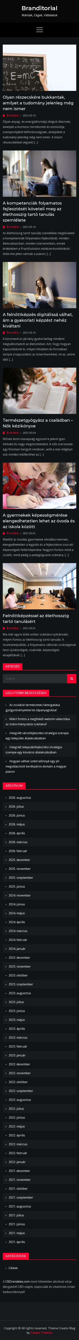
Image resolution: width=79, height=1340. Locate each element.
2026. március (18, 842)
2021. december (19, 1171)
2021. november (20, 1180)
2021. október (18, 1189)
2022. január (17, 1162)
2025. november (20, 869)
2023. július (16, 1002)
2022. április (17, 1135)
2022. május (17, 1126)
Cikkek (13, 1268)
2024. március (18, 931)
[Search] (71, 678)
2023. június (17, 1011)
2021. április (17, 1242)
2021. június (17, 1224)
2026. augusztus (20, 798)
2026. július (16, 806)
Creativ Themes (41, 1333)
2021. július (16, 1215)
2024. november (20, 895)
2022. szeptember (21, 1091)
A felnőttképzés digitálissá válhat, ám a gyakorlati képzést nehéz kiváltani (38, 320)
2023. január (17, 1055)
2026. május (17, 824)
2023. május (17, 1020)
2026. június (17, 815)
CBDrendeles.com (17, 1281)
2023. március (18, 1037)
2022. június (17, 1117)
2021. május (17, 1233)
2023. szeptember (21, 984)
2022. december (19, 1064)
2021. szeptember (21, 1197)
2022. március (18, 1144)
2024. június (17, 904)
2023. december (19, 958)
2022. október (18, 1082)
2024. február (18, 940)
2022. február (18, 1153)
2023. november (20, 966)
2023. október (18, 975)
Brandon (13, 115)
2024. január (17, 949)
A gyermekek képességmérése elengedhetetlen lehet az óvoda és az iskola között (39, 521)
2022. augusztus (20, 1100)
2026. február (18, 851)
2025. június (17, 886)
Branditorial (39, 8)
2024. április (17, 922)
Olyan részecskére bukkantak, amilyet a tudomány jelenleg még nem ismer (38, 103)
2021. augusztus (20, 1206)
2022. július (16, 1109)
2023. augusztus (20, 993)
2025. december (19, 860)
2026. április (17, 833)
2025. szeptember (21, 878)
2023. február (18, 1046)
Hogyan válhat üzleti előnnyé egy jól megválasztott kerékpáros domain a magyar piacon (36, 766)
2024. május (17, 913)
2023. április (17, 1029)
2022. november (20, 1073)
